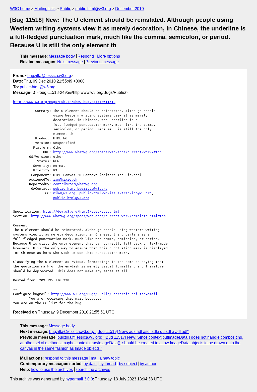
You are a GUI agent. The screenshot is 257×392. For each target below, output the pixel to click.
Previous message (102, 62)
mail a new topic (105, 358)
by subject (128, 364)
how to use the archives (52, 369)
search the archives (93, 369)
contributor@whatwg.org (75, 184)
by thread (107, 364)
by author (148, 364)
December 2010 (129, 9)
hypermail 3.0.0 (79, 379)
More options (108, 56)
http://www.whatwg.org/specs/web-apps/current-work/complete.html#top (98, 216)
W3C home (20, 9)
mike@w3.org (64, 193)
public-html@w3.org (93, 9)
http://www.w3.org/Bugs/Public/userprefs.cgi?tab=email (104, 294)
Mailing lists (44, 9)
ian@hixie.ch (65, 179)
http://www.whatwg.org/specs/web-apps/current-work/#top (107, 152)
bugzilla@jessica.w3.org (49, 75)
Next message (70, 62)
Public (65, 9)
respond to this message (66, 358)
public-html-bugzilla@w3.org (80, 188)
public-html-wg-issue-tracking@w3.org (115, 193)
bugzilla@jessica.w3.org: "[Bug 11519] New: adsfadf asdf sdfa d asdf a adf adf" (119, 331)
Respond (86, 56)
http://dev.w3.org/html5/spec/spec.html (81, 211)
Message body (62, 56)
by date (90, 364)
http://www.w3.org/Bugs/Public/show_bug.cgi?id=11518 (64, 102)
